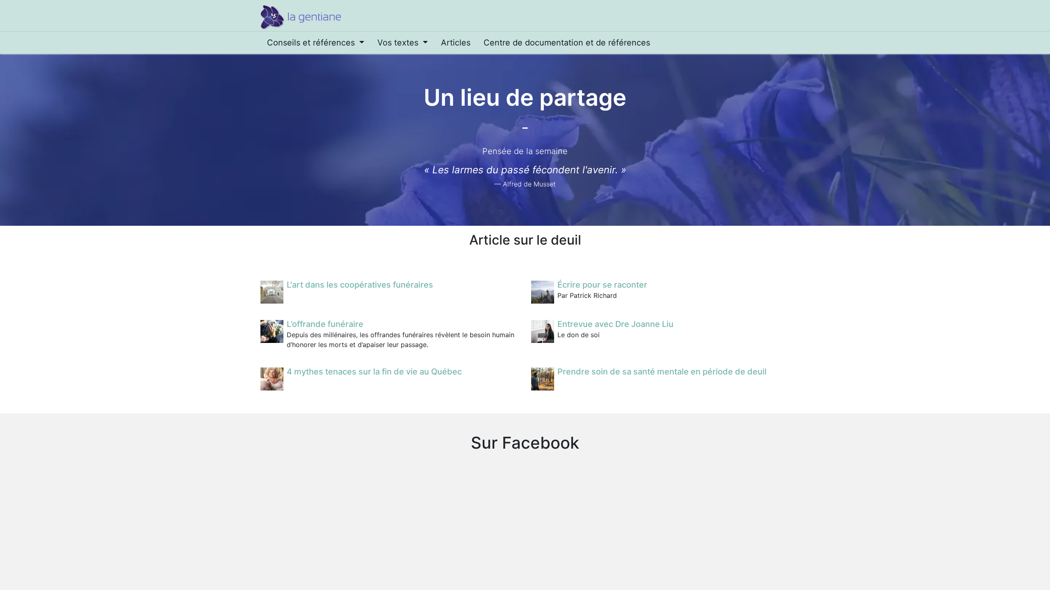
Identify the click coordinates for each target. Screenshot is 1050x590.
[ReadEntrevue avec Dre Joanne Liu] (542, 331)
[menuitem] (315, 42)
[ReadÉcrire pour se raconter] (542, 292)
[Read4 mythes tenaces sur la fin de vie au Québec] (271, 379)
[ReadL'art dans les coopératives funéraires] (271, 292)
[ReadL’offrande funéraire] (271, 331)
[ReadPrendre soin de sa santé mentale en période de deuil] (542, 379)
